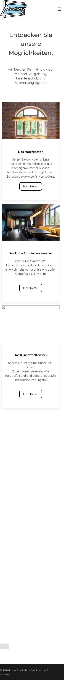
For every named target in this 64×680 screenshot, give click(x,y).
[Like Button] (4, 646)
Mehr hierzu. (30, 186)
